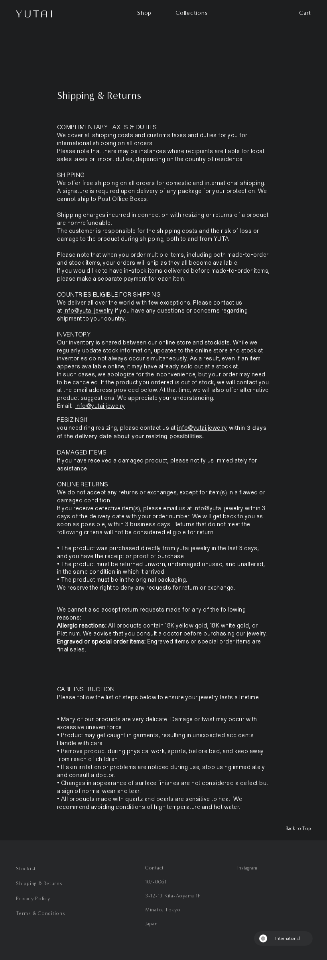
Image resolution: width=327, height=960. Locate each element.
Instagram (247, 868)
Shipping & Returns (39, 883)
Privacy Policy (33, 898)
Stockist (26, 868)
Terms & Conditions (40, 913)
